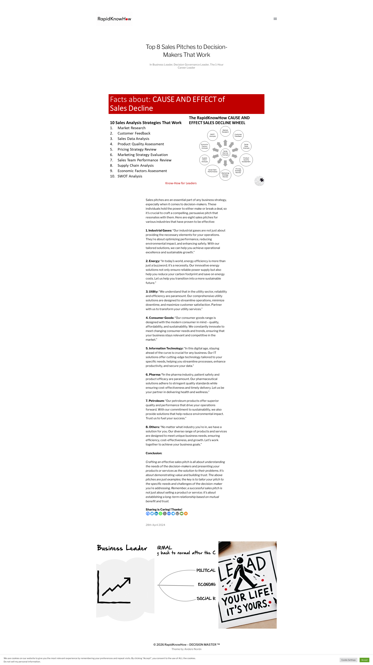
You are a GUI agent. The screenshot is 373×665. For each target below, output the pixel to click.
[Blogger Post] (165, 513)
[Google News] (169, 513)
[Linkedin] (156, 513)
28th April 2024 (155, 524)
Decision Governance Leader (191, 64)
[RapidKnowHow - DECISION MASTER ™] (180, 19)
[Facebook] (148, 513)
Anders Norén (193, 649)
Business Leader (163, 64)
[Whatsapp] (160, 513)
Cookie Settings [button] (348, 660)
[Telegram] (173, 513)
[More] (186, 513)
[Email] (181, 513)
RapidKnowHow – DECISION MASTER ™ (192, 644)
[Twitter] (152, 513)
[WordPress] (177, 513)
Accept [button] (364, 660)
